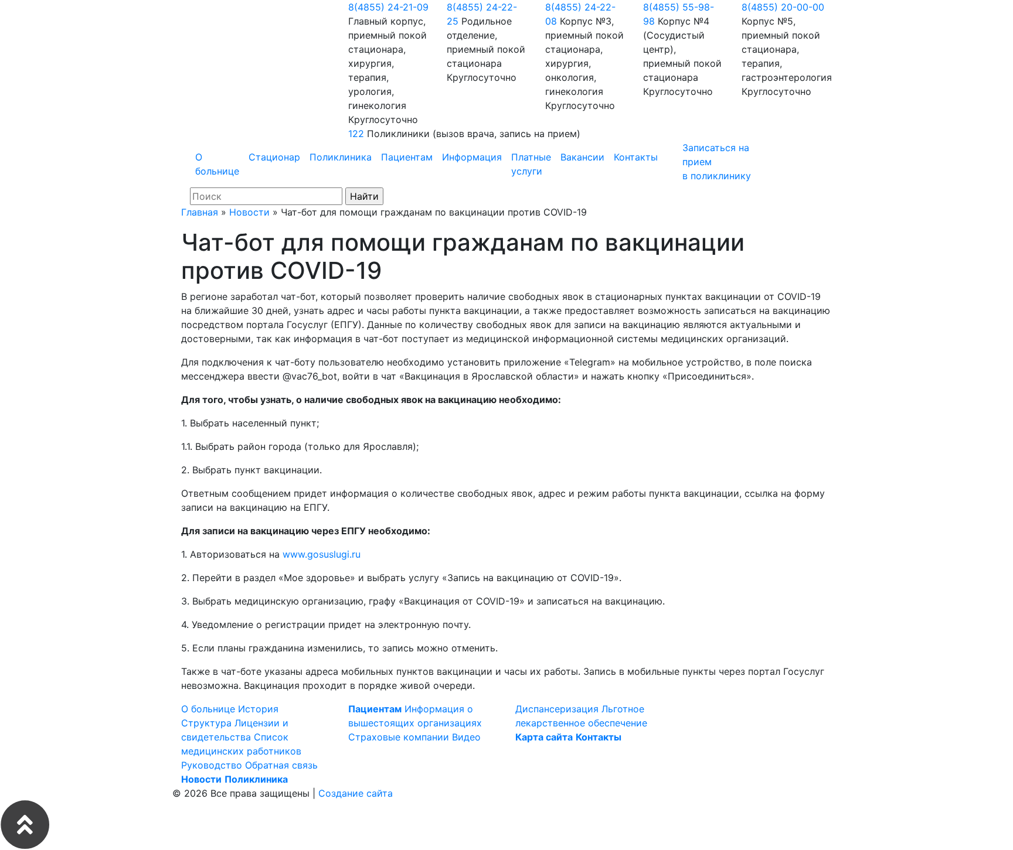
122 (356, 133)
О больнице (217, 164)
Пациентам (407, 157)
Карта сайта (544, 737)
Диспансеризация (557, 709)
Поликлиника (341, 157)
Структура (206, 723)
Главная (199, 212)
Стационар (274, 157)
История (258, 709)
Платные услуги (531, 164)
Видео (466, 737)
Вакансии (582, 157)
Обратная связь (281, 765)
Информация (472, 157)
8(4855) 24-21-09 (388, 7)
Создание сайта (355, 793)
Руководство (211, 765)
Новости (249, 212)
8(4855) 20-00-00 (783, 7)
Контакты (636, 157)
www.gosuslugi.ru (322, 554)
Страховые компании (398, 737)
